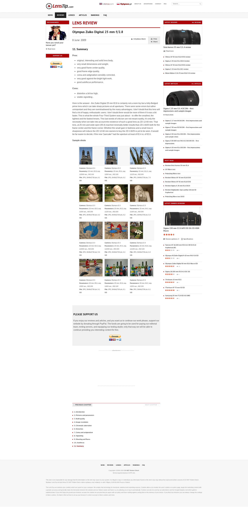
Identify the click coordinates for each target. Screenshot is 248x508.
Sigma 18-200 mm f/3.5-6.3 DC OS (177, 272)
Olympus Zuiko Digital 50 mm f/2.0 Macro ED (181, 264)
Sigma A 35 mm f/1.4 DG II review (177, 61)
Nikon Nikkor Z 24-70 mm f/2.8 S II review (180, 73)
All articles (196, 83)
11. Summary (79, 446)
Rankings (95, 15)
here (60, 495)
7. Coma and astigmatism (83, 432)
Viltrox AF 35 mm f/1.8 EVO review (177, 65)
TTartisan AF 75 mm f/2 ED (175, 288)
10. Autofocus (79, 443)
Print (155, 39)
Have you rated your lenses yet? (54, 43)
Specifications (188, 239)
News (50, 15)
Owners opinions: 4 (172, 239)
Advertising (148, 4)
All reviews (196, 22)
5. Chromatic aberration (83, 426)
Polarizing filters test (172, 174)
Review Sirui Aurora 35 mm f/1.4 (177, 165)
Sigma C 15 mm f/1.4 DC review (176, 69)
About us (137, 4)
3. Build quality (79, 419)
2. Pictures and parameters (84, 415)
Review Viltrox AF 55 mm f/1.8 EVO (178, 182)
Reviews (60, 15)
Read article (169, 115)
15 (179, 266)
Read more (51, 49)
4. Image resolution (81, 422)
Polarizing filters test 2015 (174, 197)
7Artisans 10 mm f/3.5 (173, 280)
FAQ (105, 15)
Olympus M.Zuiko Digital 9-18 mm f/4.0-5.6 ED (182, 256)
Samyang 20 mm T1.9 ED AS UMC (177, 296)
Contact (158, 4)
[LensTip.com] (63, 6)
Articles (83, 15)
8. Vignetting (78, 436)
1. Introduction (79, 412)
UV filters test (170, 169)
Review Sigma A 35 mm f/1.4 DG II (177, 186)
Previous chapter (83, 405)
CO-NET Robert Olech (131, 470)
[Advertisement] (116, 368)
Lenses (71, 15)
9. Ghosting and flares (82, 439)
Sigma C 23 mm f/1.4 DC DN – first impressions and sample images (178, 109)
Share (155, 42)
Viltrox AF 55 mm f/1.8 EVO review (177, 57)
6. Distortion (78, 429)
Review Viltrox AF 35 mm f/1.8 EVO (178, 178)
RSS (165, 4)
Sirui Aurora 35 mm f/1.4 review (177, 47)
